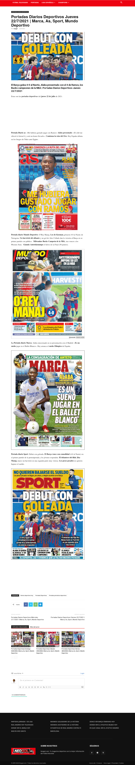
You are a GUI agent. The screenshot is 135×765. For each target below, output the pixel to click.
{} (46, 687)
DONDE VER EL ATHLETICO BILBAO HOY (103, 725)
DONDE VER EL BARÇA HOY (20, 728)
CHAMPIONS (62, 2)
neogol (16, 28)
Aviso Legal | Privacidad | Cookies (114, 763)
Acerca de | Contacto (95, 763)
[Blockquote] (37, 687)
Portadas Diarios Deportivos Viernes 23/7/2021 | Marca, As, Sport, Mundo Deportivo (68, 618)
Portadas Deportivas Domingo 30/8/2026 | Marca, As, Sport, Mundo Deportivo (22, 651)
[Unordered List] (35, 687)
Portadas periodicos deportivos (57, 595)
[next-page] (16, 657)
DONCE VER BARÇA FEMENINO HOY (102, 722)
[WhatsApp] (35, 604)
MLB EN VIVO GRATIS (18, 731)
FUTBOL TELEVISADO (20, 2)
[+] (49, 687)
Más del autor (34, 627)
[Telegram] (40, 604)
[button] (121, 3)
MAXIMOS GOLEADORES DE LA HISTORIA (64, 722)
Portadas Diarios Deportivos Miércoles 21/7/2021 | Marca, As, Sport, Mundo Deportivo (27, 618)
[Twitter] (31, 604)
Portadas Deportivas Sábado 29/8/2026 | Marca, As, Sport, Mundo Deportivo (47, 651)
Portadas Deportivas (41, 595)
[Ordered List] (32, 687)
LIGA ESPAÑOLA (47, 2)
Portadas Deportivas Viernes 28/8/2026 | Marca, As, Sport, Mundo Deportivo (73, 651)
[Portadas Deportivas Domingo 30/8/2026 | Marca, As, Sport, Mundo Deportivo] (22, 639)
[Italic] (23, 687)
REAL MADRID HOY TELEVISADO (22, 725)
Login (82, 673)
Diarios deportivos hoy (26, 595)
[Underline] (26, 687)
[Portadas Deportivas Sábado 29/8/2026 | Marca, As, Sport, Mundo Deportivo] (47, 639)
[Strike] (29, 687)
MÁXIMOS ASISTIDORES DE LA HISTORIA (64, 725)
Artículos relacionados (20, 627)
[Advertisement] (48, 115)
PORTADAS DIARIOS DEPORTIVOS (20, 12)
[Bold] (20, 687)
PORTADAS (35, 2)
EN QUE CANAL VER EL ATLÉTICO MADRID (104, 728)
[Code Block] (40, 687)
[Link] (43, 687)
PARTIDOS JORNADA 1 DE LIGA (21, 722)
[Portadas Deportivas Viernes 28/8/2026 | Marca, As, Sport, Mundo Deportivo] (73, 639)
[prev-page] (12, 657)
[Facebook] (26, 604)
